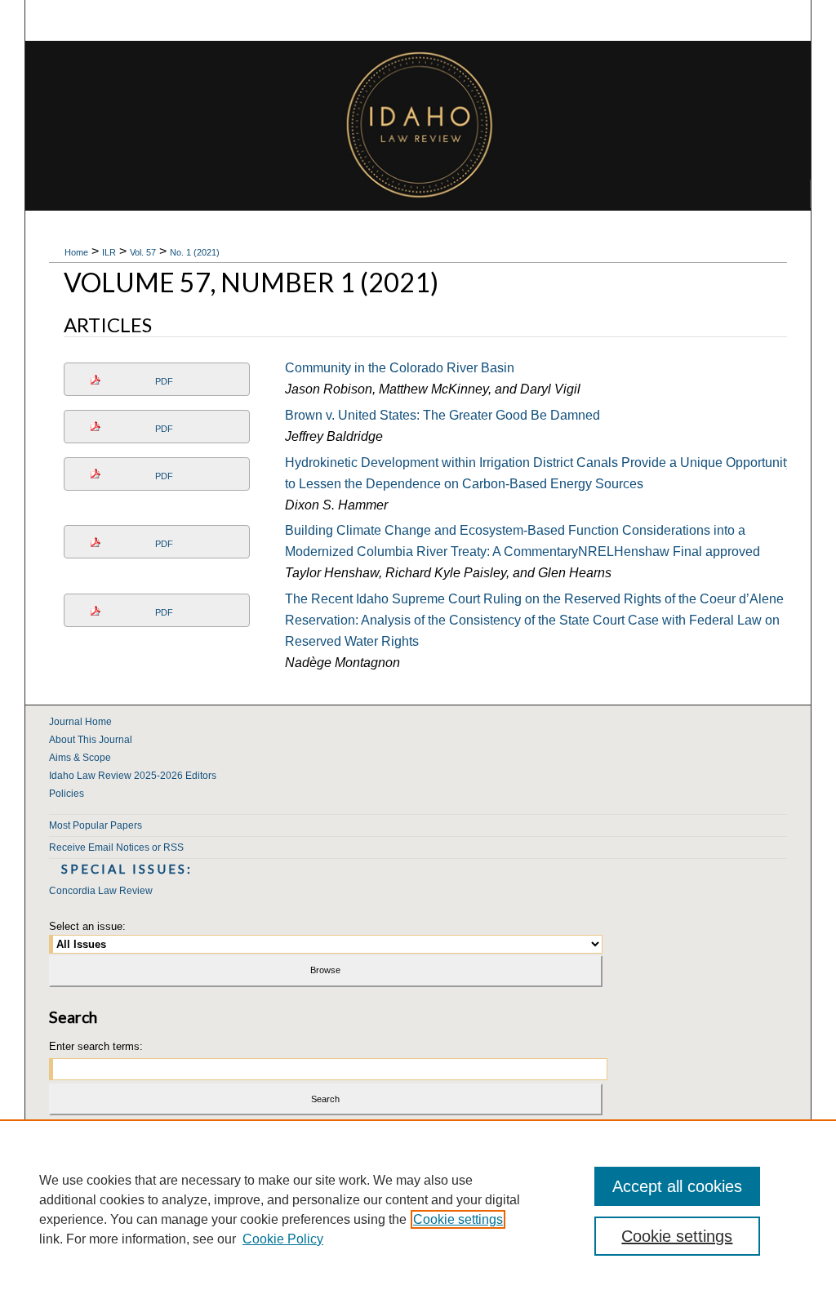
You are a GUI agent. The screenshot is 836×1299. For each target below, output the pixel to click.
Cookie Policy (282, 1239)
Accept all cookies (677, 1186)
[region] (418, 1209)
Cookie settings (458, 1219)
